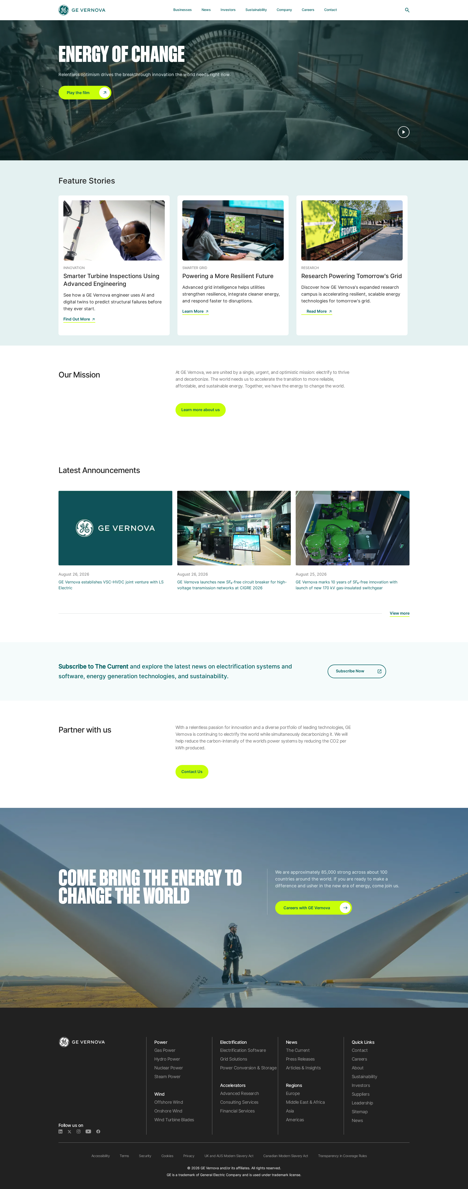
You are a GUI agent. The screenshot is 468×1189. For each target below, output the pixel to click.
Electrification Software (243, 1050)
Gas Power (164, 1050)
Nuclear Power (168, 1067)
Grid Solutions (233, 1059)
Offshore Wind (168, 1102)
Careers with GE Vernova (306, 907)
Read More (317, 311)
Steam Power (167, 1076)
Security (145, 1156)
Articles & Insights (303, 1067)
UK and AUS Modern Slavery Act (229, 1156)
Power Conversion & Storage (248, 1067)
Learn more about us (200, 409)
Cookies (167, 1156)
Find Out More (76, 319)
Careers (359, 1059)
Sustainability (364, 1076)
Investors (361, 1085)
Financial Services (237, 1110)
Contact (360, 1050)
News (357, 1120)
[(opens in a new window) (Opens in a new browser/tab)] (100, 1131)
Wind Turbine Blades (174, 1119)
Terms (124, 1156)
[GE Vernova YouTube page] (91, 1131)
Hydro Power (167, 1059)
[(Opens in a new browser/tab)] (304, 314)
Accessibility (100, 1156)
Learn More (193, 311)
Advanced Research (239, 1093)
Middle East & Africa (305, 1102)
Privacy (189, 1156)
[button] (84, 92)
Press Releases (300, 1059)
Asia (290, 1110)
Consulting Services (239, 1102)
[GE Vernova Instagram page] (81, 1131)
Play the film (78, 92)
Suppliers (360, 1094)
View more (400, 613)
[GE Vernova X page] (72, 1131)
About (357, 1067)
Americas (295, 1119)
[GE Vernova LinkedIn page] (63, 1131)
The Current (298, 1050)
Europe (293, 1093)
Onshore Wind (168, 1110)
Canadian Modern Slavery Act (285, 1156)
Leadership (362, 1102)
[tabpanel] (114, 265)
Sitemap (360, 1111)
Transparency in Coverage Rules (342, 1156)
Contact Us (192, 771)
